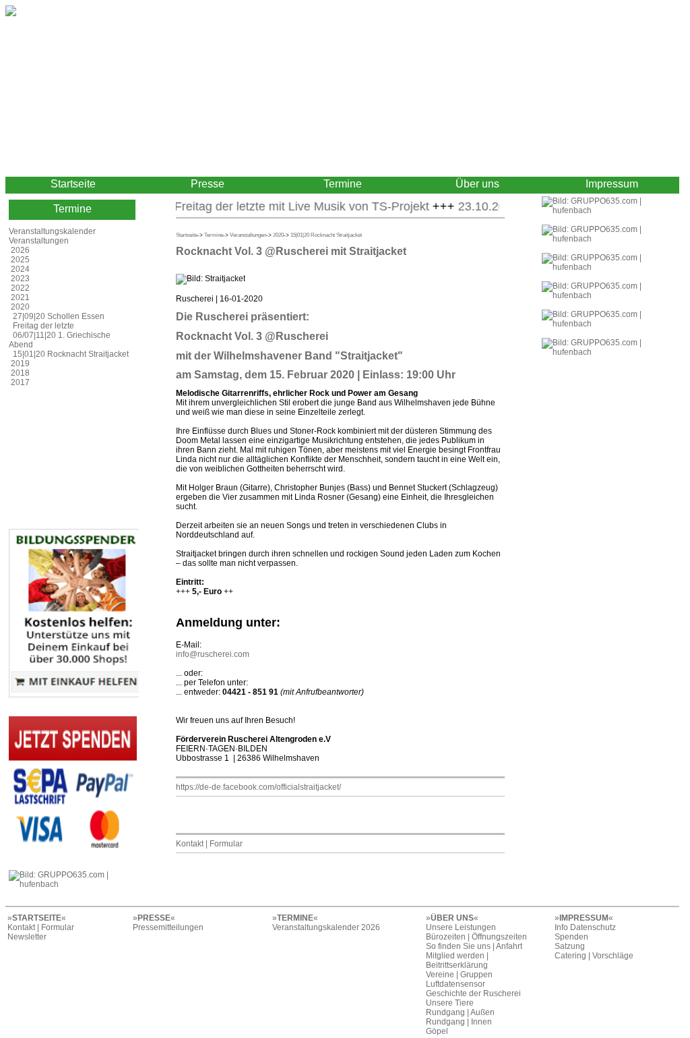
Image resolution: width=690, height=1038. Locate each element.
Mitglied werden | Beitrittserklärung (457, 960)
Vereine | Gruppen (459, 974)
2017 (20, 382)
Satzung (570, 946)
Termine (342, 184)
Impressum (612, 184)
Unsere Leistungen (461, 927)
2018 (20, 373)
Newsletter (26, 937)
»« (36, 918)
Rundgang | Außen (460, 1012)
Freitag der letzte (43, 325)
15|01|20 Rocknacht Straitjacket (71, 354)
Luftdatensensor (455, 984)
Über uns (477, 184)
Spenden (571, 937)
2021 (20, 297)
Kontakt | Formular (209, 843)
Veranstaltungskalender (52, 231)
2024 (20, 269)
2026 (20, 250)
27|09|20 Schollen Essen (58, 316)
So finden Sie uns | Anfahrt (474, 946)
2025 (20, 259)
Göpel (437, 1031)
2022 (20, 288)
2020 (20, 307)
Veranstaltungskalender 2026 (326, 927)
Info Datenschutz (585, 927)
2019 (20, 363)
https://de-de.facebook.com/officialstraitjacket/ (258, 787)
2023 (20, 278)
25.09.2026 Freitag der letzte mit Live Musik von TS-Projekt (257, 206)
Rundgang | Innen (459, 1022)
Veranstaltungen (39, 241)
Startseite (73, 184)
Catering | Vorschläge (594, 955)
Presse (207, 184)
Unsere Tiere (450, 1003)
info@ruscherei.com (212, 654)
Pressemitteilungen (168, 927)
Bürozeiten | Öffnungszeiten (476, 937)
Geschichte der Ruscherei (473, 993)
